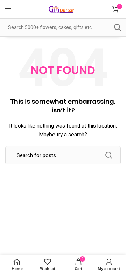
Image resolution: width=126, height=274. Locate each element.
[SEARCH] (117, 27)
